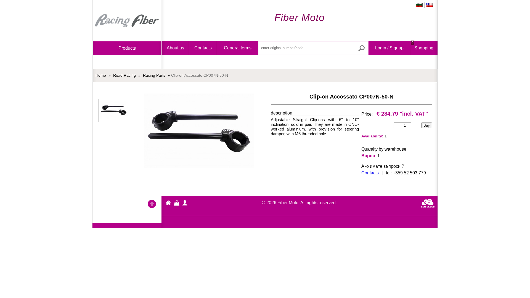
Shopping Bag (422, 52)
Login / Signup (389, 48)
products (127, 48)
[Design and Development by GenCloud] (427, 206)
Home (127, 20)
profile (185, 203)
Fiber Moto (168, 203)
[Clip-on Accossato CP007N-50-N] (113, 110)
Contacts (203, 48)
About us (175, 48)
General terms (237, 48)
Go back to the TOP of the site (152, 204)
